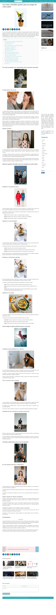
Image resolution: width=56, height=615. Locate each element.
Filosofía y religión (44, 153)
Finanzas (43, 155)
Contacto (51, 132)
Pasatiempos (41, 1)
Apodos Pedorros (4, 1)
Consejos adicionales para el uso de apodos (11, 57)
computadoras (44, 150)
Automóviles (44, 145)
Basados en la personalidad (11, 48)
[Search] (21, 1)
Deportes (36, 1)
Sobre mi (25, 597)
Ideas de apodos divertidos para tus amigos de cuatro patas (13, 45)
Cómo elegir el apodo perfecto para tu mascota (12, 52)
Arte (33, 1)
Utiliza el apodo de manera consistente (12, 60)
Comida (43, 148)
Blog (53, 1)
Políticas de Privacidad (17, 597)
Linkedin (52, 133)
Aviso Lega (6, 597)
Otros (42, 162)
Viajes (43, 167)
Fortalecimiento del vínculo (10, 42)
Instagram (43, 134)
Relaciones (46, 1)
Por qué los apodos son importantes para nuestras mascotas (14, 41)
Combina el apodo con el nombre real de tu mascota (14, 61)
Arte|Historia (44, 143)
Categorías (21, 597)
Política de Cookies (10, 597)
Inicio (31, 1)
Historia (50, 1)
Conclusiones (7, 63)
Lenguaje (43, 160)
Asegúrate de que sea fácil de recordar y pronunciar (14, 56)
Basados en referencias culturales (11, 49)
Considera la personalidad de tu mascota (13, 53)
